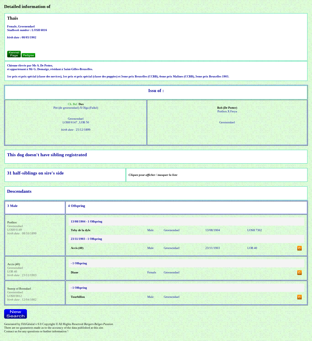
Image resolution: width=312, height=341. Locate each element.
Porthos (12, 222)
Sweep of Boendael (19, 288)
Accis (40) (13, 264)
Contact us (10, 331)
